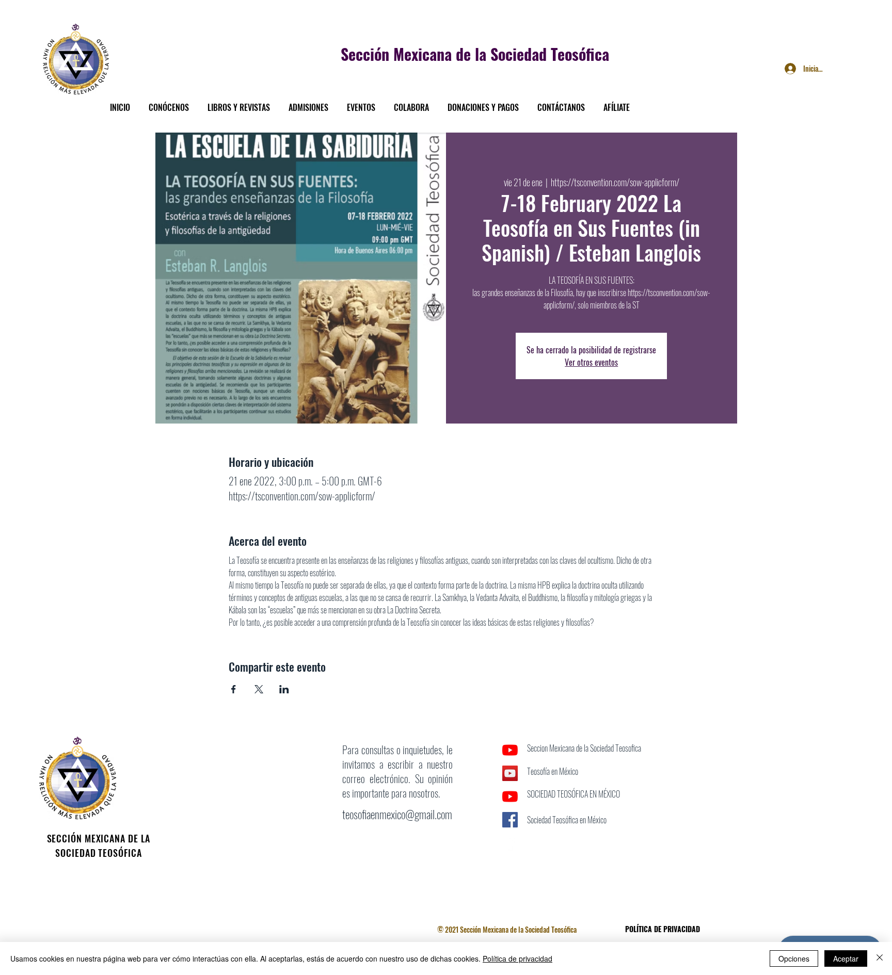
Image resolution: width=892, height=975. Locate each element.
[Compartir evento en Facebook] (233, 689)
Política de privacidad (517, 958)
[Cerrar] (879, 958)
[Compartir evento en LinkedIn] (284, 689)
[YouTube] (510, 750)
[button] (168, 103)
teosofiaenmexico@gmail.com (397, 814)
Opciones (793, 958)
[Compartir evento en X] (259, 689)
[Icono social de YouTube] (510, 773)
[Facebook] (510, 843)
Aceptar (845, 958)
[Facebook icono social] (510, 819)
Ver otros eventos (591, 362)
